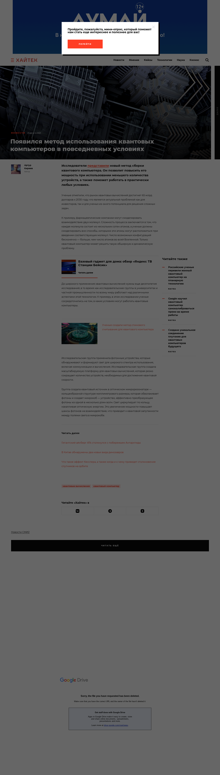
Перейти (85, 44)
